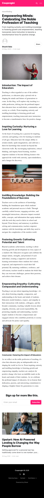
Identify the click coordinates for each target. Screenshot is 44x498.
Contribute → (32, 478)
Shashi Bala (7, 47)
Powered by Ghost (22, 482)
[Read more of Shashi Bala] (5, 41)
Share (38, 44)
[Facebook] (24, 474)
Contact (22, 478)
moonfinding (7, 11)
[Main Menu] (40, 3)
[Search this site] (36, 3)
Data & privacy (12, 478)
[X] (20, 474)
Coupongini (8, 3)
